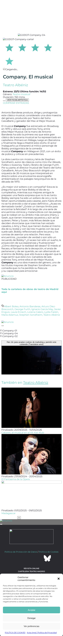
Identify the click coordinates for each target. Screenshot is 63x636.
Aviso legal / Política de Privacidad (42, 632)
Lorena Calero (35, 312)
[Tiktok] (39, 558)
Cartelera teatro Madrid (31, 571)
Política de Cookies (48, 551)
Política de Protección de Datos (21, 551)
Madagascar (8, 513)
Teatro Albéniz (15, 85)
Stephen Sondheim (30, 314)
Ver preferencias (31, 626)
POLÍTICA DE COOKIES (15, 632)
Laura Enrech (18, 312)
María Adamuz (9, 314)
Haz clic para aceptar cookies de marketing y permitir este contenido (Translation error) (31, 343)
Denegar (31, 618)
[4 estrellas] (48, 47)
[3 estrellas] (35, 47)
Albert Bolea (11, 306)
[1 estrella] (9, 47)
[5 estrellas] (9, 60)
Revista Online (31, 568)
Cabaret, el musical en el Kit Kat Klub (22, 432)
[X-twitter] (23, 558)
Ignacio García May (42, 309)
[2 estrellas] (22, 47)
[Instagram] (31, 558)
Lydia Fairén (51, 312)
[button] (58, 578)
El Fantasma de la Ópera (15, 479)
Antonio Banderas (29, 306)
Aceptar (31, 610)
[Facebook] (15, 558)
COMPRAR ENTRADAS (16, 103)
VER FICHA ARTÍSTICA (17, 100)
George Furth (22, 309)
